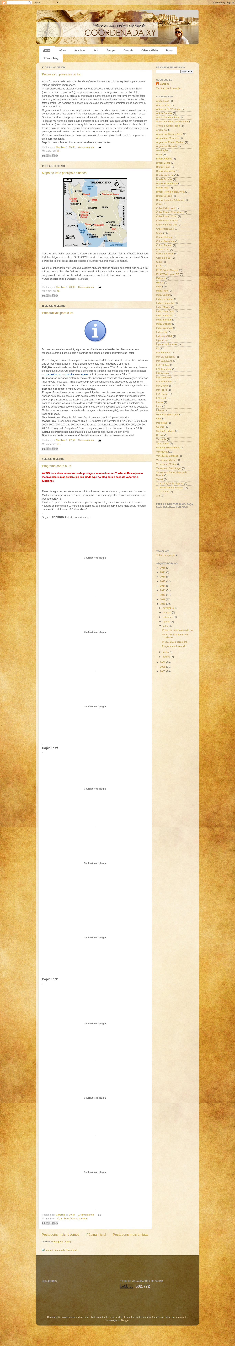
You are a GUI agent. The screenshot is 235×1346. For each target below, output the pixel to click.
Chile (159, 204)
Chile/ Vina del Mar (166, 224)
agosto (167, 621)
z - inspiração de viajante (169, 483)
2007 (163, 671)
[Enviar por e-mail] (43, 155)
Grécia (159, 282)
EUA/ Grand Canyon (167, 270)
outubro (167, 612)
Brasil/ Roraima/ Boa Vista (170, 191)
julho (166, 626)
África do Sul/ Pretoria (168, 109)
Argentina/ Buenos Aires (169, 134)
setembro (168, 617)
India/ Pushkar (164, 315)
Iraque (159, 402)
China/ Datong (164, 237)
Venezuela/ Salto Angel (168, 468)
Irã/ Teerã (161, 394)
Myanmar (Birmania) (167, 414)
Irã (57, 151)
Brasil (159, 154)
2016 (163, 576)
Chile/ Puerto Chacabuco (169, 212)
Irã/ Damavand (164, 361)
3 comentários (86, 440)
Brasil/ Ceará (163, 163)
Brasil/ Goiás (163, 167)
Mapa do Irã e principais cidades (64, 173)
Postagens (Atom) (61, 1241)
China (159, 233)
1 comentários (86, 1214)
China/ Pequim (164, 245)
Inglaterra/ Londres (166, 344)
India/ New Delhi (165, 311)
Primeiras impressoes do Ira (61, 74)
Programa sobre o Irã (56, 466)
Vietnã (159, 479)
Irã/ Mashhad (163, 377)
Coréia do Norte (165, 253)
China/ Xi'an (162, 249)
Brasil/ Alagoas (164, 158)
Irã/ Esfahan (162, 365)
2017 (163, 572)
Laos (159, 406)
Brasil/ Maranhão (165, 171)
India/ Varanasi (164, 328)
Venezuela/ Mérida (166, 464)
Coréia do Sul (163, 258)
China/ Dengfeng (165, 241)
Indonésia (161, 332)
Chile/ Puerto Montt (166, 216)
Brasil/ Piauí (162, 187)
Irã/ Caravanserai (165, 356)
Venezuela (162, 451)
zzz (158, 495)
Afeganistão (162, 101)
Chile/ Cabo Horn (165, 208)
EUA (158, 266)
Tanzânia (161, 439)
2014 (163, 586)
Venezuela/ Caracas (167, 456)
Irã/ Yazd (161, 398)
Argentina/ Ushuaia (166, 146)
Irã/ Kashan (162, 373)
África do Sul (163, 105)
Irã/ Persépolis (164, 381)
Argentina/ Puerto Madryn (170, 142)
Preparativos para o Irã (57, 313)
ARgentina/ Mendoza (167, 138)
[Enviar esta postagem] (99, 147)
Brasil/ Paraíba (164, 179)
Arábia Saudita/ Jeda (167, 117)
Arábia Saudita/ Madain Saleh (172, 121)
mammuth (181, 1317)
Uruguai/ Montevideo (167, 447)
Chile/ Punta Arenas (167, 220)
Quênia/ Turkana (165, 431)
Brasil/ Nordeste (165, 175)
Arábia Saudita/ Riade (168, 125)
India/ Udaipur (164, 324)
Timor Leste (162, 443)
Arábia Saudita (164, 113)
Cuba (159, 262)
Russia (160, 435)
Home (46, 50)
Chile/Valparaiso (165, 229)
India (159, 286)
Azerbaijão (162, 150)
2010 (163, 604)
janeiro (167, 656)
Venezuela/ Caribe (166, 460)
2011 (163, 599)
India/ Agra (162, 290)
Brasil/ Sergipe (164, 196)
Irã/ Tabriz (161, 390)
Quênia (160, 427)
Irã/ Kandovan (164, 369)
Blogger (125, 1320)
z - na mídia (162, 491)
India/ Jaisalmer (164, 299)
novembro (168, 608)
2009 (163, 662)
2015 (163, 581)
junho (166, 652)
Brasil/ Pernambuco (167, 183)
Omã (159, 418)
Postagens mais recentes (60, 1234)
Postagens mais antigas (130, 1234)
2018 (163, 567)
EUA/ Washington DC (167, 274)
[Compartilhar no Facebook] (53, 155)
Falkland (160, 278)
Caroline (61, 147)
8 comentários (86, 287)
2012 (163, 595)
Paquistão (161, 422)
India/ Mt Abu (163, 307)
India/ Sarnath (164, 319)
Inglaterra (161, 340)
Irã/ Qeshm (162, 385)
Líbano (160, 410)
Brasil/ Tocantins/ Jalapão (170, 200)
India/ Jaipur (163, 295)
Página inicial (96, 1234)
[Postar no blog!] (47, 155)
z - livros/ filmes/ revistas (74, 1218)
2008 (163, 667)
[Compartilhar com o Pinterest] (56, 155)
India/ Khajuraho (165, 303)
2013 (163, 590)
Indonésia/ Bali (164, 336)
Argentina (161, 130)
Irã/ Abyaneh (163, 352)
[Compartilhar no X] (50, 155)
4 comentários (86, 147)
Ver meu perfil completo (169, 88)
